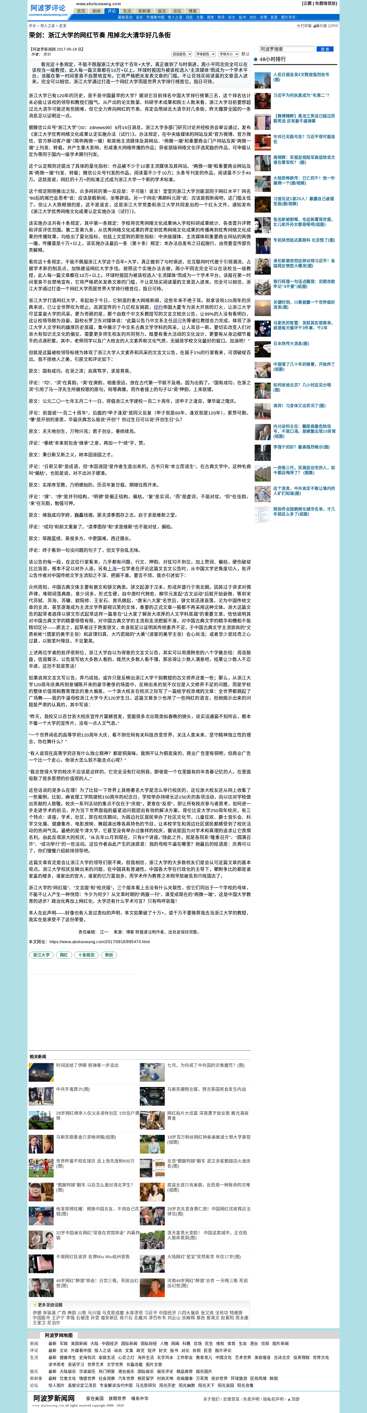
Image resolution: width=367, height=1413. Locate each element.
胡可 (177, 320)
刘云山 (174, 1318)
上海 (112, 568)
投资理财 (301, 1357)
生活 (127, 11)
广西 (61, 1313)
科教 (187, 1343)
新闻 (96, 11)
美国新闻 (79, 1343)
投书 (242, 17)
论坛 (177, 11)
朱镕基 (49, 1313)
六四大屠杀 (188, 1313)
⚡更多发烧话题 (48, 1305)
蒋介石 (126, 1318)
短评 (221, 17)
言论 (139, 17)
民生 (209, 1343)
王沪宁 (58, 1318)
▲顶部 (293, 1399)
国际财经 (149, 1343)
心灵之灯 (126, 1357)
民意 (274, 17)
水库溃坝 (134, 1313)
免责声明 (251, 1399)
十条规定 (86, 955)
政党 (210, 17)
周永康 (242, 1318)
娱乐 (162, 11)
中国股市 (41, 1318)
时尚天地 (165, 1378)
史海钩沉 (87, 1357)
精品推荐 (185, 1371)
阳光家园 (226, 1385)
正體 (308, 3)
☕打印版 (304, 26)
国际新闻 (129, 1343)
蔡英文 (213, 1318)
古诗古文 (282, 1357)
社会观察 (107, 1378)
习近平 (151, 1313)
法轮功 (221, 1313)
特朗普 (236, 1313)
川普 (82, 1313)
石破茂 (82, 1318)
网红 (64, 955)
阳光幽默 (187, 1385)
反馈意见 (231, 1399)
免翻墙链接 (325, 3)
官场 (198, 1343)
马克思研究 (146, 1385)
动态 (189, 17)
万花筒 (202, 1378)
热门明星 (107, 1371)
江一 (105, 932)
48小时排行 (273, 59)
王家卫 (39, 1323)
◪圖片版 (320, 26)
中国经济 (167, 1313)
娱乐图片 (204, 1371)
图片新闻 (280, 1343)
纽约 (158, 307)
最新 (125, 17)
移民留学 (146, 1378)
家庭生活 (107, 1357)
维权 (220, 1343)
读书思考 (56, 1364)
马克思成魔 (113, 1313)
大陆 (94, 1343)
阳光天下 (206, 1385)
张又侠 (207, 1313)
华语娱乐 (87, 1371)
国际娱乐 (146, 1371)
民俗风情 (258, 1378)
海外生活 (146, 1357)
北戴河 (140, 1318)
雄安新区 (109, 1318)
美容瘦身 (262, 1357)
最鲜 (52, 1378)
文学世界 (115, 1364)
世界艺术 (95, 1364)
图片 (288, 17)
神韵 (71, 1313)
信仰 (265, 1343)
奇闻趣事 (185, 1378)
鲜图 (274, 1378)
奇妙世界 (219, 1378)
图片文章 (154, 1364)
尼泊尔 (53, 1323)
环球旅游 (239, 1378)
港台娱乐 (126, 1371)
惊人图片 (56, 1385)
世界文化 (321, 1357)
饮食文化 (68, 1378)
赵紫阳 (227, 1318)
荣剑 (46, 54)
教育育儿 (204, 1357)
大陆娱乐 (68, 1371)
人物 (164, 1343)
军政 (64, 1343)
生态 (243, 1343)
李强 (70, 1318)
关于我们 (211, 1399)
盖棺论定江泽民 (82, 1385)
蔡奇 (200, 1318)
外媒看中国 (155, 17)
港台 (254, 1343)
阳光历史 (167, 1385)
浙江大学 (41, 955)
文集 (199, 17)
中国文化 (223, 1357)
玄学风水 (165, 1357)
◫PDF (333, 26)
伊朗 (37, 1313)
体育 (231, 1343)
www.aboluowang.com (98, 4)
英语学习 (76, 1364)
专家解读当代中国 (116, 1385)
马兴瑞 (94, 1313)
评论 (112, 11)
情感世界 (87, 1378)
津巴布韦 (157, 1318)
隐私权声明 (273, 1399)
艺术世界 (243, 1357)
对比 (253, 17)
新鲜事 (144, 11)
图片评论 (223, 1350)
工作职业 (185, 1357)
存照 (263, 17)
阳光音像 (245, 1385)
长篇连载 (134, 1364)
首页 (81, 11)
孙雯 (95, 1318)
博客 (192, 11)
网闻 (175, 1343)
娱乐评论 (165, 1371)
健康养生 (68, 1357)
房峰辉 (188, 1318)
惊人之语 (175, 17)
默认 (245, 54)
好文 (231, 17)
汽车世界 (126, 1378)
